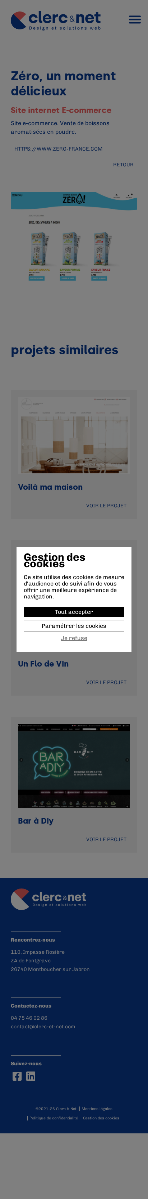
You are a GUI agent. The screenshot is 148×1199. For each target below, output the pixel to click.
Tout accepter (74, 611)
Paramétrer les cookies (74, 625)
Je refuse (74, 638)
